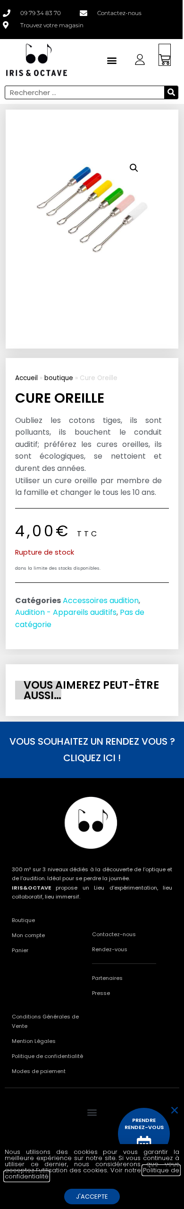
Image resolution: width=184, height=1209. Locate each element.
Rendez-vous (109, 949)
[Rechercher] (171, 92)
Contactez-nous (114, 934)
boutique (58, 378)
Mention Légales (34, 1041)
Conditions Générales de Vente (45, 1021)
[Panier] (165, 55)
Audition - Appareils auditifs (66, 612)
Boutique (23, 920)
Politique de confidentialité (47, 1056)
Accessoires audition (101, 600)
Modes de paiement (39, 1071)
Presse (101, 993)
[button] (133, 167)
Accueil (26, 378)
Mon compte (28, 935)
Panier (20, 950)
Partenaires (107, 978)
